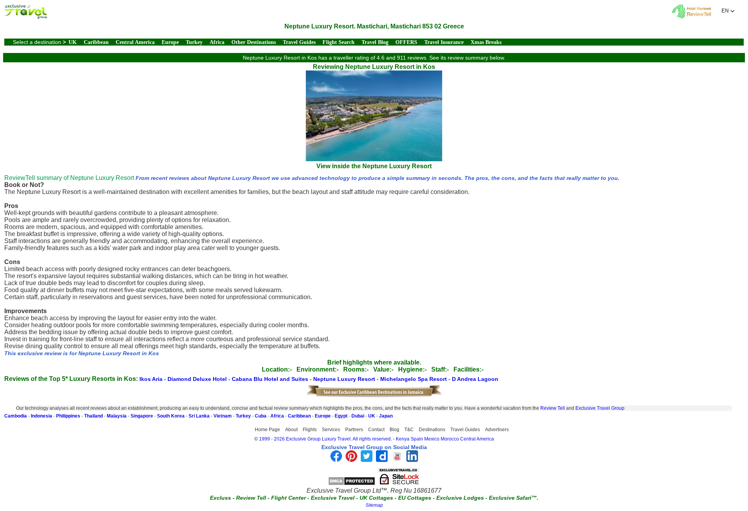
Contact (376, 429)
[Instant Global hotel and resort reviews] (691, 16)
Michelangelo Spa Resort (414, 379)
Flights (310, 429)
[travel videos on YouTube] (397, 459)
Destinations (432, 429)
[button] (728, 11)
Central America (135, 42)
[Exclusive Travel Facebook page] (336, 459)
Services (331, 429)
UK (73, 42)
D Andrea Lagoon (475, 379)
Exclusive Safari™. (513, 498)
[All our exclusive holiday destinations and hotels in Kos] (25, 17)
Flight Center (288, 498)
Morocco (450, 439)
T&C (409, 429)
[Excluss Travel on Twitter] (366, 459)
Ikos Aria (151, 379)
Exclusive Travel (333, 498)
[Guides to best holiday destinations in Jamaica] (374, 396)
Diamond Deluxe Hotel (198, 379)
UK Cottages (376, 498)
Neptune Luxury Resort (345, 379)
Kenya (402, 439)
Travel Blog (375, 42)
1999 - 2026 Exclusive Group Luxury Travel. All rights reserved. (325, 439)
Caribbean (96, 42)
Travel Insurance (444, 42)
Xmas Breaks (486, 42)
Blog (394, 429)
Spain (417, 439)
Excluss (220, 498)
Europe (170, 42)
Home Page (267, 429)
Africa (217, 42)
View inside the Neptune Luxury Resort (374, 166)
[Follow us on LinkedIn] (412, 459)
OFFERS (406, 42)
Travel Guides (299, 42)
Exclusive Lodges (460, 498)
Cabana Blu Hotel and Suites (271, 379)
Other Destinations (253, 42)
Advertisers (497, 429)
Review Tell (552, 408)
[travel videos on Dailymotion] (382, 459)
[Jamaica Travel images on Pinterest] (351, 459)
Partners (354, 429)
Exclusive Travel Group (600, 408)
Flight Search (339, 42)
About (291, 429)
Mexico (431, 439)
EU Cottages (414, 498)
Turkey (194, 42)
